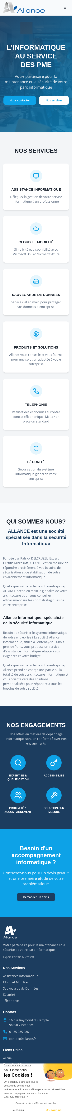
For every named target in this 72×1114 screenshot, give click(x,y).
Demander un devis (36, 897)
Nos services (54, 100)
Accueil (8, 1058)
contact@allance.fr (22, 1039)
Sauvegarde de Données (20, 988)
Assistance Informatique (20, 976)
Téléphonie (11, 1001)
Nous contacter (20, 100)
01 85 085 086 (19, 1032)
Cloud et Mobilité (15, 982)
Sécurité (9, 994)
